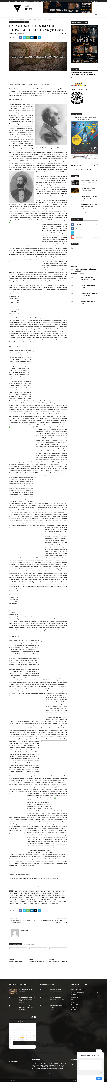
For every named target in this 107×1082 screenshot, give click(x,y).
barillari (37, 891)
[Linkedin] (32, 37)
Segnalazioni (85, 15)
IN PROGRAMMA (76, 114)
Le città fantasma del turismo (16, 961)
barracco (43, 891)
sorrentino (12, 903)
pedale (38, 899)
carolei (11, 893)
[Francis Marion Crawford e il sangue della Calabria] (58, 954)
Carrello (51, 1)
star (17, 903)
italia (63, 895)
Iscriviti (96, 237)
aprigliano (24, 891)
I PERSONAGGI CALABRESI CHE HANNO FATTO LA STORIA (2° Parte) (22, 921)
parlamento (32, 899)
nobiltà (15, 899)
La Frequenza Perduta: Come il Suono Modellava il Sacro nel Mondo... (27, 999)
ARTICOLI (43, 15)
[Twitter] (94, 1)
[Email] (35, 37)
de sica (61, 893)
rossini (54, 901)
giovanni (43, 895)
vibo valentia (44, 903)
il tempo (49, 895)
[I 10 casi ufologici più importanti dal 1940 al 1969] (75, 296)
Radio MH (59, 15)
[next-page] (13, 966)
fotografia (30, 895)
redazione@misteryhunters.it (47, 1074)
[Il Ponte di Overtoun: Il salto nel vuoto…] (38, 954)
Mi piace (96, 224)
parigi (26, 899)
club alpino (26, 893)
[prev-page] (10, 966)
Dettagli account (44, 1)
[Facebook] (88, 1)
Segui (96, 228)
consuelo (38, 893)
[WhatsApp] (28, 37)
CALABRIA (15, 19)
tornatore (31, 903)
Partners (76, 15)
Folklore (26, 21)
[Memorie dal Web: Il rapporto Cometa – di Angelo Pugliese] (75, 182)
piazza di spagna (22, 901)
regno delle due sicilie (33, 901)
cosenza (44, 893)
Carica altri (84, 213)
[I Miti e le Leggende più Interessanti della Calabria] (75, 280)
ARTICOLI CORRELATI (15, 944)
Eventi (28, 15)
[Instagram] (91, 1)
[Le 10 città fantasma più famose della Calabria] (84, 257)
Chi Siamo (19, 15)
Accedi (34, 1)
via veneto (37, 903)
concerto (33, 893)
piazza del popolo (13, 901)
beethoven (48, 891)
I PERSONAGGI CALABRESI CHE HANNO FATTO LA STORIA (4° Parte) (54, 921)
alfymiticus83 (13, 33)
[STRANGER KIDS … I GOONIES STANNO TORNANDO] (75, 198)
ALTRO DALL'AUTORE (28, 944)
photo (48, 899)
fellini (21, 895)
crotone (56, 893)
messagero (42, 897)
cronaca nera (50, 893)
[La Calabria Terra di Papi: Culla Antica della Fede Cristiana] (75, 206)
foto (25, 895)
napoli (11, 899)
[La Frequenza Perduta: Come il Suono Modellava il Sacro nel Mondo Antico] (13, 999)
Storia (21, 903)
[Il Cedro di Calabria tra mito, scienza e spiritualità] (75, 190)
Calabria (63, 891)
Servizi (52, 15)
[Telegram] (39, 37)
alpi (19, 891)
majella (36, 897)
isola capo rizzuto (56, 895)
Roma (50, 901)
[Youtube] (97, 1)
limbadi (27, 897)
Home (12, 15)
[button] (96, 15)
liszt (32, 897)
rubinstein (60, 901)
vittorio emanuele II (56, 903)
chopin (20, 893)
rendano (41, 901)
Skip (94, 1078)
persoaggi (43, 899)
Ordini (38, 1)
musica (63, 897)
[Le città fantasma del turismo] (18, 954)
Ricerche (35, 15)
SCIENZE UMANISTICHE (19, 21)
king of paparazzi (13, 897)
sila (65, 901)
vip (49, 903)
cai (53, 891)
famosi (16, 895)
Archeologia (31, 891)
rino (46, 901)
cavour (15, 893)
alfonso (15, 891)
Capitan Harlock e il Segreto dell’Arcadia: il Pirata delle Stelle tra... (26, 1007)
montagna (57, 897)
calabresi (58, 891)
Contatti (56, 1)
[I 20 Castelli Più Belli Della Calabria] (75, 288)
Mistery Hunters (49, 897)
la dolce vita (21, 897)
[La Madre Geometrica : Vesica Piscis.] (75, 304)
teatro (25, 903)
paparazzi (21, 899)
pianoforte (54, 899)
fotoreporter (37, 895)
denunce (11, 895)
